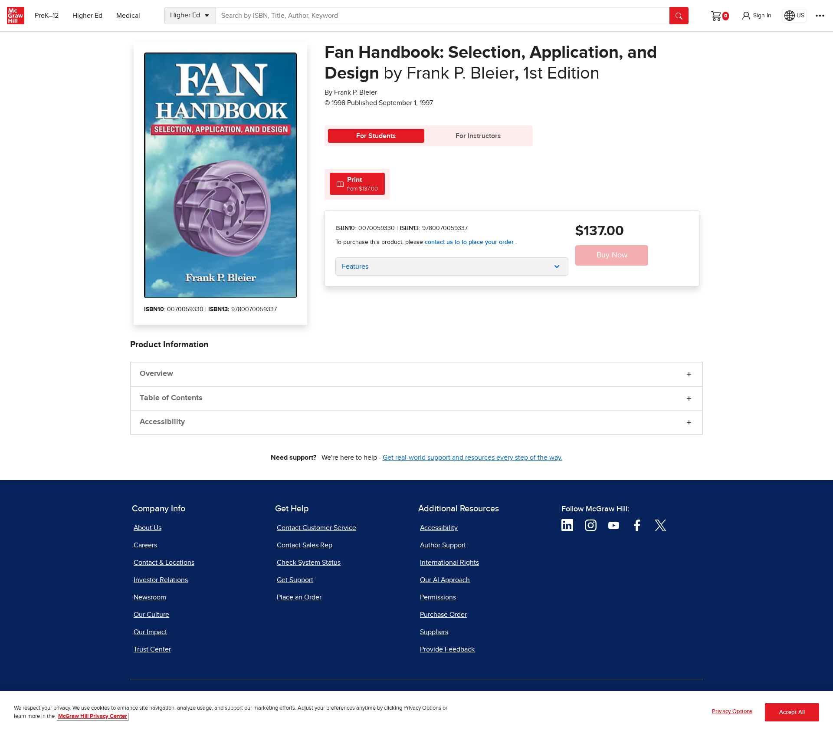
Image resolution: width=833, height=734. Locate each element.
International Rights (449, 562)
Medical (128, 15)
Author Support (443, 545)
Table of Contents (171, 398)
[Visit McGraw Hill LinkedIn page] (567, 524)
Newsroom (150, 597)
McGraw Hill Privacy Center (92, 717)
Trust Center (152, 649)
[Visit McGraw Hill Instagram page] (591, 524)
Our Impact (150, 632)
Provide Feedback (447, 649)
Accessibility (162, 422)
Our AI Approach (445, 579)
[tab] (357, 184)
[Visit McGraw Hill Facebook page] (637, 524)
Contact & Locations (164, 562)
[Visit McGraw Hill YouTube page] (614, 524)
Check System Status (309, 562)
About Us (147, 527)
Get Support (295, 579)
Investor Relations (161, 579)
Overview (156, 374)
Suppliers (434, 632)
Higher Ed (87, 15)
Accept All (792, 712)
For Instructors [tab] (478, 135)
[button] (756, 16)
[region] (416, 712)
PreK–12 (47, 15)
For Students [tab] (376, 135)
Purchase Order (443, 614)
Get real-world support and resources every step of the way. (473, 457)
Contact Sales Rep (304, 545)
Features (355, 266)
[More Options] (820, 16)
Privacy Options (732, 711)
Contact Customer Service (316, 527)
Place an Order (299, 597)
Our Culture (151, 614)
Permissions (438, 597)
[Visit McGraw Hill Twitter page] (660, 524)
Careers (145, 545)
